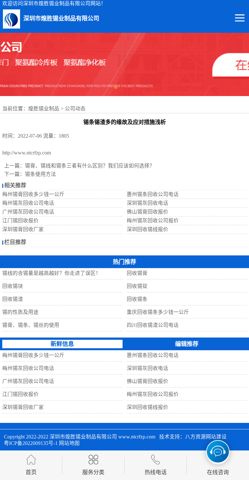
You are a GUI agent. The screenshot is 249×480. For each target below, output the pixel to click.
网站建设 (216, 436)
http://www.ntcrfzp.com (26, 152)
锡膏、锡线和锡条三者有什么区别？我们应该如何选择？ (90, 165)
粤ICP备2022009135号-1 (31, 443)
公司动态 (75, 108)
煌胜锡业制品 (43, 108)
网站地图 (69, 443)
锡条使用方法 (40, 174)
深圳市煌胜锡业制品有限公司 (83, 436)
